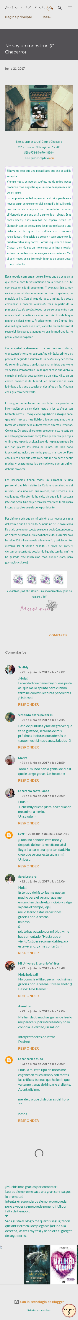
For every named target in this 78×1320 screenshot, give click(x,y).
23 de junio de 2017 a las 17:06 (43, 1011)
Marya (22, 758)
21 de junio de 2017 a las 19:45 (43, 720)
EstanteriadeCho (30, 1059)
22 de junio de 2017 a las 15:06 (43, 881)
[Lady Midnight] (32, 1283)
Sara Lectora (27, 876)
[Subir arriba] (69, 1311)
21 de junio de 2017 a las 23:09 (43, 796)
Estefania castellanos (33, 791)
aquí (51, 158)
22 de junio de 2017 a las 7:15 (48, 834)
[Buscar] (59, 7)
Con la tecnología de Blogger (41, 1302)
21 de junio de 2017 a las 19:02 (43, 672)
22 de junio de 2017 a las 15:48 (43, 968)
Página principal (18, 17)
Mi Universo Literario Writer (38, 963)
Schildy (23, 667)
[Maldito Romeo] (59, 1283)
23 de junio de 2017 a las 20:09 (43, 1064)
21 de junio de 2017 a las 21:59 (43, 762)
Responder (28, 704)
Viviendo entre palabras (35, 715)
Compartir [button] (58, 635)
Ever (21, 834)
